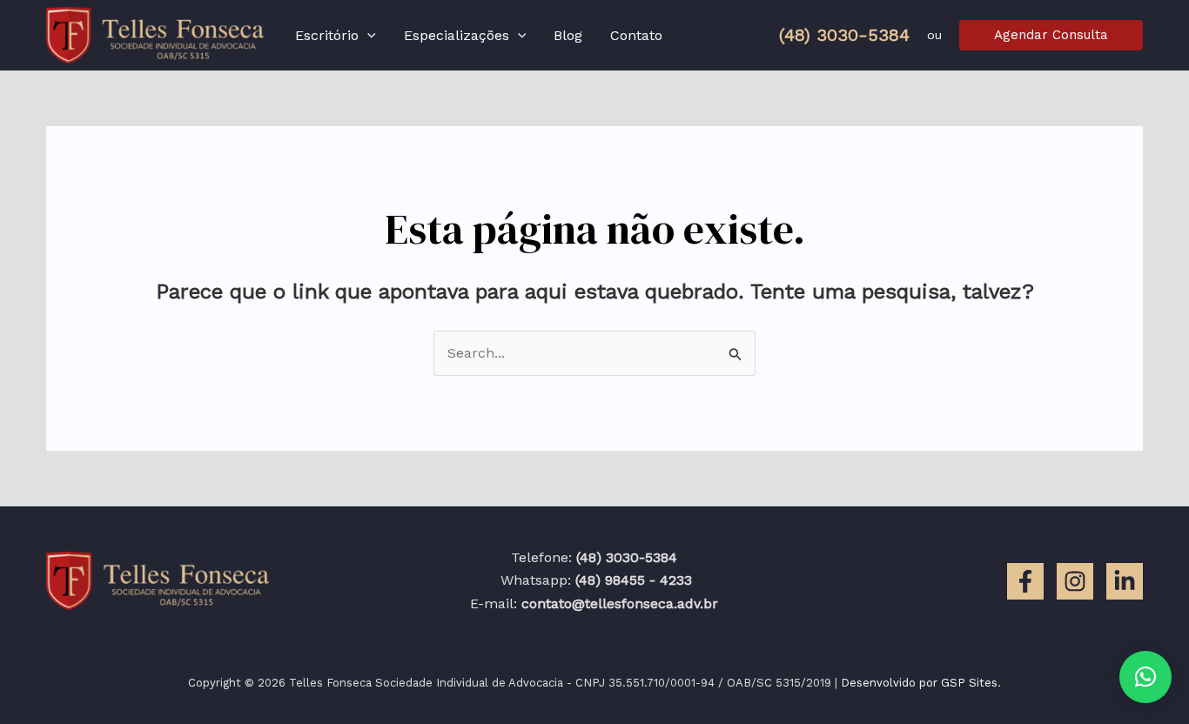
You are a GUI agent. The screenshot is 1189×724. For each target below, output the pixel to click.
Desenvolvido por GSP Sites (919, 682)
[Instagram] (1075, 581)
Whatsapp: (594, 580)
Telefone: (594, 557)
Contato (636, 35)
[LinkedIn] (1124, 581)
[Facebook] (1025, 581)
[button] (367, 35)
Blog (568, 35)
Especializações (456, 35)
